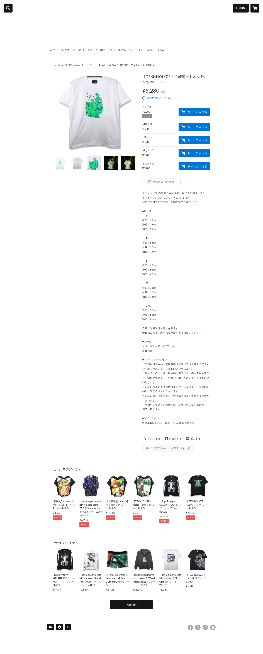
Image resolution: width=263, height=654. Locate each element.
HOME (52, 49)
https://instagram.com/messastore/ (205, 627)
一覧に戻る (131, 604)
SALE (151, 49)
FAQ (161, 49)
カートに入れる (197, 111)
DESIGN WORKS (120, 49)
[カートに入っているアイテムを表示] (254, 8)
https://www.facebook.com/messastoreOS (190, 627)
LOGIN (240, 7)
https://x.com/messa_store (198, 627)
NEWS (65, 49)
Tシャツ (89, 64)
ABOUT (79, 49)
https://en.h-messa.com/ (213, 627)
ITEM (140, 49)
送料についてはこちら (160, 97)
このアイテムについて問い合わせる (170, 448)
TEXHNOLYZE (72, 64)
